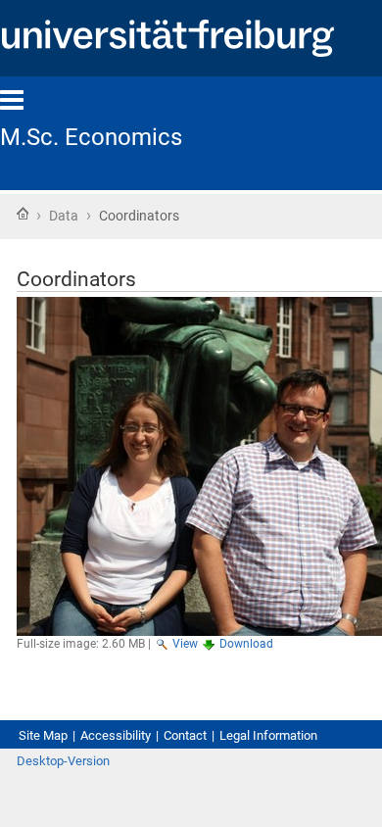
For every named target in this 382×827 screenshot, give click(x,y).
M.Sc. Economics (91, 137)
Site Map (43, 735)
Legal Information (268, 735)
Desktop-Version (63, 761)
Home (22, 213)
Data (63, 215)
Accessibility (115, 735)
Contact (185, 735)
